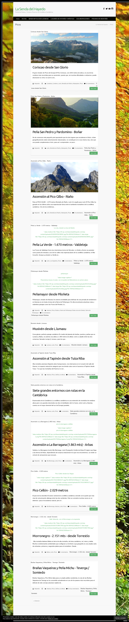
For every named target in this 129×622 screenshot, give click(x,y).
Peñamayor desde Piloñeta (51, 294)
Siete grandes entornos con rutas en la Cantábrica (59, 393)
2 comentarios (64, 552)
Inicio (18, 19)
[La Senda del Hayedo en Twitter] (106, 8)
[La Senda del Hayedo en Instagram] (112, 8)
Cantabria (49, 83)
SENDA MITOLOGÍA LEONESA (38, 19)
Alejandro (37, 83)
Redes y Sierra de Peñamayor (63, 310)
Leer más (93, 88)
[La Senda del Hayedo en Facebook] (103, 8)
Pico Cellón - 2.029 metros (50, 490)
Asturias (49, 310)
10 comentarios (78, 148)
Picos (81, 83)
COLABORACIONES (82, 19)
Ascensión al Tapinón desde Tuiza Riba (58, 358)
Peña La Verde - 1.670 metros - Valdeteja (60, 244)
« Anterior (36, 601)
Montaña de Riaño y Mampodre (70, 83)
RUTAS (24, 19)
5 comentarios (73, 506)
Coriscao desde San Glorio (50, 67)
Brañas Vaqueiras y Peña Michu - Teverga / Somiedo (61, 570)
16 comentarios (90, 83)
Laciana (49, 345)
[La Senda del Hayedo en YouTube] (109, 8)
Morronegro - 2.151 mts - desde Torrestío (61, 536)
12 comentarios (65, 345)
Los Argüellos (54, 261)
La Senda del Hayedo (30, 9)
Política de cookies (53, 618)
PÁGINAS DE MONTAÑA (100, 19)
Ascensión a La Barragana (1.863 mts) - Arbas (63, 444)
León (59, 83)
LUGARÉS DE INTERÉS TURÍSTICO (62, 19)
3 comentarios (68, 261)
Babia (48, 552)
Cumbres (55, 83)
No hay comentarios (73, 588)
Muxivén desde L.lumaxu (49, 329)
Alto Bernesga (50, 461)
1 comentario (65, 411)
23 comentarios (78, 213)
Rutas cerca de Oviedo (78, 310)
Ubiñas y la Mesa (60, 374)
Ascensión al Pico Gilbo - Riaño (53, 196)
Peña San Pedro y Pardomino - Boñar (57, 132)
